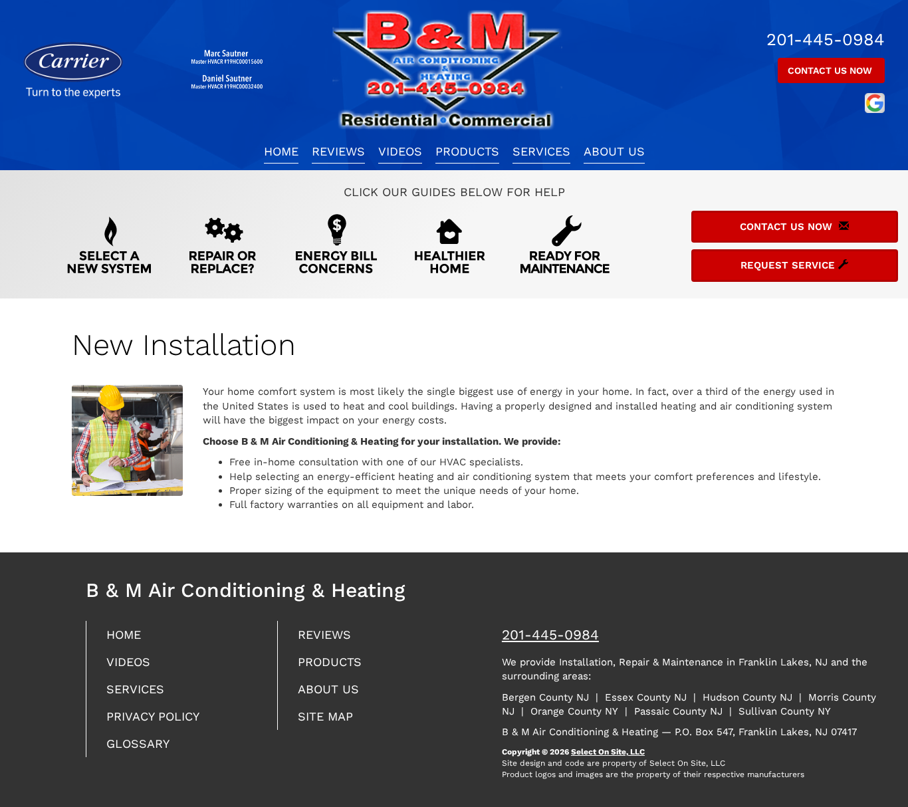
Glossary (138, 743)
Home (281, 151)
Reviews (338, 151)
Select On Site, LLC (608, 751)
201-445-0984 (550, 634)
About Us (614, 151)
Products (467, 151)
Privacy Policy (152, 716)
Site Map (325, 716)
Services (541, 151)
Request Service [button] (789, 265)
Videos (400, 151)
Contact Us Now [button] (831, 70)
